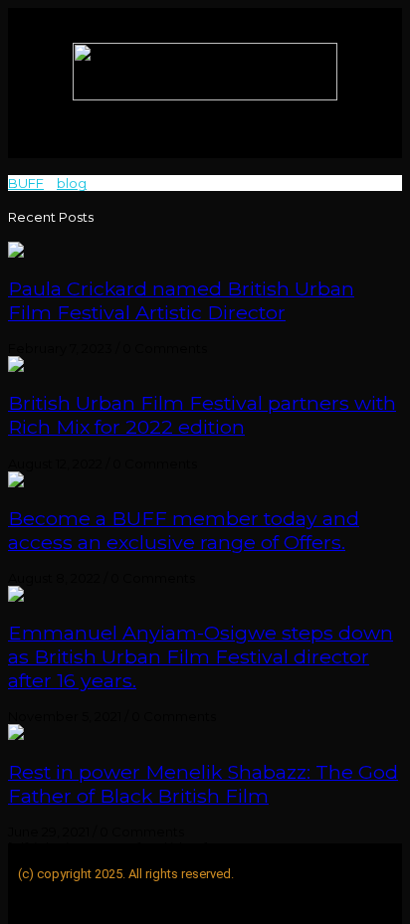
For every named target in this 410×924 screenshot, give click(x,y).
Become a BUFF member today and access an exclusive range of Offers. (183, 530)
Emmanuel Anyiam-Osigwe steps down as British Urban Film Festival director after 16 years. (200, 656)
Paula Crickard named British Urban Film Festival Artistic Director (181, 300)
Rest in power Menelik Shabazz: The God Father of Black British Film (203, 784)
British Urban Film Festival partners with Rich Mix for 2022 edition (202, 415)
